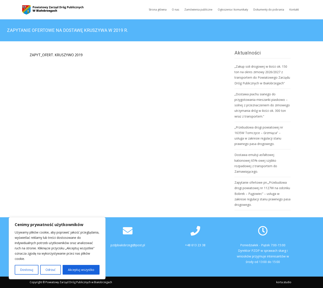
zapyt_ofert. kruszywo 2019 (56, 55)
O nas (175, 9)
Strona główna (158, 9)
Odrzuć (50, 270)
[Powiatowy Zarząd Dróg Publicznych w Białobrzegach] (49, 9)
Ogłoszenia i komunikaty (233, 9)
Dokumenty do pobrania (268, 9)
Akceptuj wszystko (81, 270)
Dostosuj (26, 270)
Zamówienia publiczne (198, 9)
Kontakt (294, 9)
